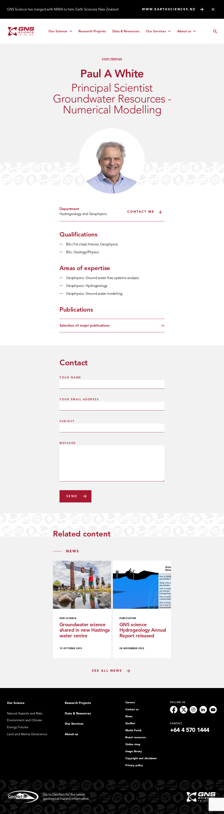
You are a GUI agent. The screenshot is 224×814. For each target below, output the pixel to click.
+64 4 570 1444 (189, 730)
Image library (133, 751)
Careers (130, 702)
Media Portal (133, 730)
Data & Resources (126, 31)
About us (188, 32)
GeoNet (130, 723)
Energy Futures (17, 727)
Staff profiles (112, 59)
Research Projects (92, 31)
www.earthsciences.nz (169, 9)
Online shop (132, 744)
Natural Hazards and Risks (24, 713)
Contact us (132, 709)
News (129, 716)
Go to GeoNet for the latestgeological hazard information (66, 796)
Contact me (140, 212)
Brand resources (135, 737)
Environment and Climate (24, 720)
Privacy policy (134, 765)
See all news (107, 671)
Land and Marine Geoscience (27, 734)
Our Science (61, 32)
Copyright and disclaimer (141, 758)
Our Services (160, 32)
